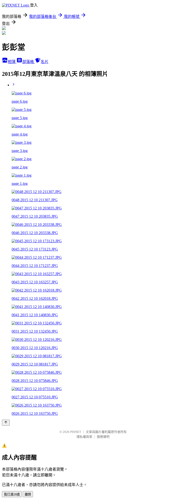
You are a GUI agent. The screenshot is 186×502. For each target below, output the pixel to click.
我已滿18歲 (12, 494)
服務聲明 (103, 436)
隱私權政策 (84, 436)
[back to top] (6, 423)
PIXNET (75, 432)
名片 (44, 62)
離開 (28, 494)
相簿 (12, 62)
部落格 (28, 62)
